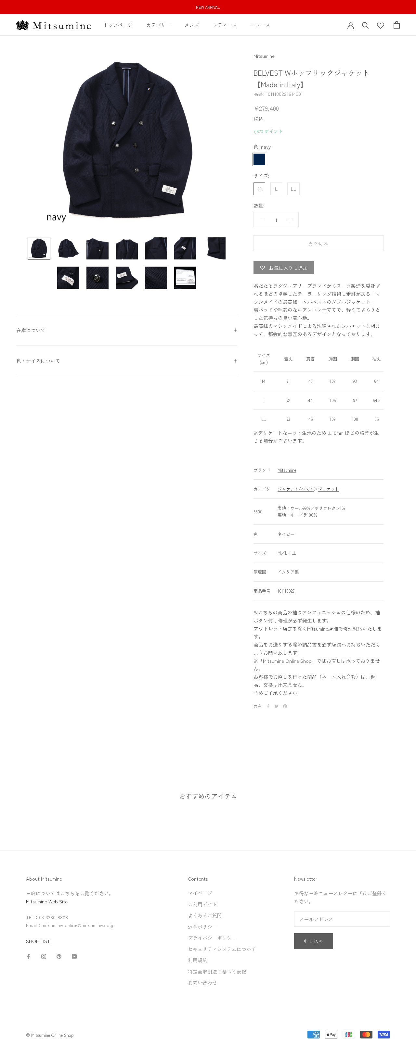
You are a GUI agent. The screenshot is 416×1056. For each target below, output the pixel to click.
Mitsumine (264, 55)
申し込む (314, 941)
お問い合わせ (202, 982)
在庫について (31, 330)
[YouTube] (74, 956)
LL (293, 188)
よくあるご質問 (205, 915)
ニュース (260, 24)
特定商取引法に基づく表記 (217, 971)
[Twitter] (277, 706)
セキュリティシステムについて (222, 949)
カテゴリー (158, 24)
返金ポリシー (202, 926)
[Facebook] (268, 706)
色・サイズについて (38, 360)
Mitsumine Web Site (47, 901)
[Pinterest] (285, 706)
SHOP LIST (38, 940)
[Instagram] (43, 956)
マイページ (200, 892)
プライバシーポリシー (212, 937)
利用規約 (197, 960)
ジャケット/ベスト (296, 489)
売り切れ (318, 243)
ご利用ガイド (202, 904)
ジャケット (328, 489)
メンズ (191, 24)
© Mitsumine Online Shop (50, 1035)
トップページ (118, 24)
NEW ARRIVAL (208, 7)
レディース (225, 24)
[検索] (365, 24)
